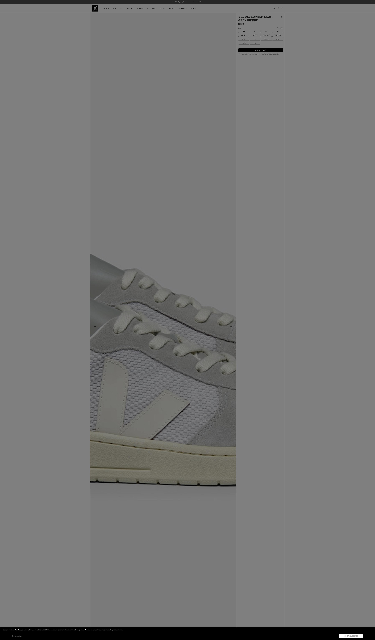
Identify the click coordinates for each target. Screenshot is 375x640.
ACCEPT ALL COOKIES (351, 636)
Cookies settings (17, 636)
